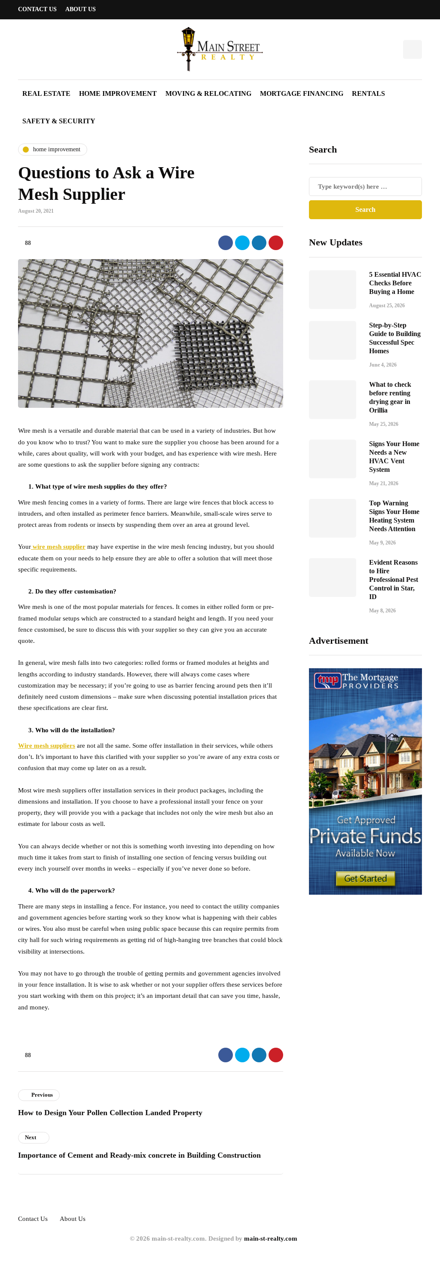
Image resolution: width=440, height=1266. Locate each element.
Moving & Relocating (208, 93)
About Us (80, 9)
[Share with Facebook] (225, 242)
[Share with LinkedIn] (259, 242)
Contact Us (37, 9)
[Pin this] (276, 242)
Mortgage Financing (301, 93)
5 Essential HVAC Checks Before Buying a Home (395, 283)
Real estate (46, 93)
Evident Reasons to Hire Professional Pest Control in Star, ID (393, 579)
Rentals (368, 93)
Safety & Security (58, 121)
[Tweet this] (242, 242)
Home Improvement (118, 93)
